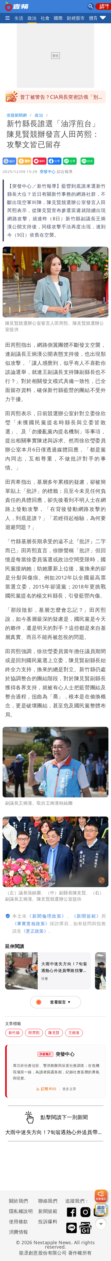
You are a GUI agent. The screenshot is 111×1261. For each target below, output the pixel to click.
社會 (45, 18)
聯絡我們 (47, 1201)
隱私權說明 (19, 1211)
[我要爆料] (101, 1196)
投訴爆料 (47, 1221)
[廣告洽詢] (101, 1209)
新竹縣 (14, 1032)
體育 (93, 18)
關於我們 (18, 1201)
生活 (18, 18)
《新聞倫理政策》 (47, 916)
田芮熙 (33, 1032)
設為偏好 (8, 164)
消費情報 (18, 1232)
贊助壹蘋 (23, 164)
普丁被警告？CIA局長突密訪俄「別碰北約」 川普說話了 (61, 98)
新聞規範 (47, 1211)
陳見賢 (53, 1032)
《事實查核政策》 (31, 923)
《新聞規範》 (86, 916)
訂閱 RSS (48, 1089)
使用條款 (18, 1221)
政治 (32, 18)
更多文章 (69, 1089)
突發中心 (48, 171)
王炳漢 (74, 1032)
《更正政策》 (34, 931)
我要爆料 (38, 164)
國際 (58, 18)
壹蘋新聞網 (17, 115)
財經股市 (76, 18)
